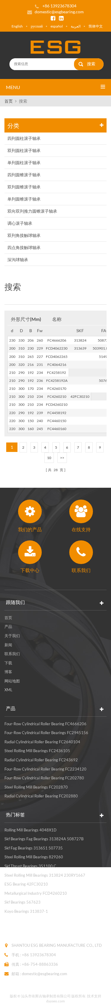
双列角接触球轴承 (24, 235)
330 (21, 340)
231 (40, 364)
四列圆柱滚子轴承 (24, 138)
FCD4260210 (56, 404)
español (57, 26)
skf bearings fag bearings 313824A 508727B (43, 838)
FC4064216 (56, 364)
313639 (80, 348)
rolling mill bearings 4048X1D (30, 830)
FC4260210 (56, 396)
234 (40, 372)
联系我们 (12, 653)
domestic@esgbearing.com (59, 11)
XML (8, 689)
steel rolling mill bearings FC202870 (36, 787)
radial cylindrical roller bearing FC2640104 (42, 741)
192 (31, 372)
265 (31, 356)
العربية (76, 26)
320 (21, 364)
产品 (8, 626)
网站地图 (12, 681)
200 (12, 348)
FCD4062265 (56, 356)
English (17, 26)
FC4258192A (56, 380)
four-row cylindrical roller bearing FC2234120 (45, 769)
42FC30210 (79, 396)
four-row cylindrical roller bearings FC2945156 (46, 732)
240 (40, 421)
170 (31, 388)
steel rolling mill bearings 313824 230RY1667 (44, 875)
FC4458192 (56, 413)
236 (40, 380)
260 (40, 340)
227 (40, 356)
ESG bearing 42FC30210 (26, 884)
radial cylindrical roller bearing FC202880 (41, 796)
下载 (8, 662)
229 (40, 348)
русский (37, 26)
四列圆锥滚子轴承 (24, 174)
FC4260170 (56, 388)
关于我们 (12, 635)
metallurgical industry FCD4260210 (35, 893)
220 (12, 413)
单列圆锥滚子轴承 (24, 198)
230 (12, 340)
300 (21, 388)
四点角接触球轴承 (24, 247)
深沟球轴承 (17, 259)
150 (31, 421)
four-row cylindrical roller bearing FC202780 (44, 778)
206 (31, 340)
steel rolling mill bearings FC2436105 (37, 750)
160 (31, 429)
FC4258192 (56, 372)
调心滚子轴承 (19, 223)
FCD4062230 (56, 348)
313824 (80, 340)
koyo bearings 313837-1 (26, 911)
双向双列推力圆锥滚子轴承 (32, 211)
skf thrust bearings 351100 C (30, 866)
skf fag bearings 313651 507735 (33, 848)
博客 (8, 671)
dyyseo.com (55, 1001)
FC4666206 (56, 340)
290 (21, 372)
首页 (8, 101)
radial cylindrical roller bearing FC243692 (41, 759)
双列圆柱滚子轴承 (24, 150)
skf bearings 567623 (22, 902)
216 (31, 364)
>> (62, 457)
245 (40, 429)
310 (21, 348)
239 (40, 413)
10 (49, 457)
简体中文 (96, 26)
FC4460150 (56, 421)
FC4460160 (56, 429)
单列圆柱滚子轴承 (24, 162)
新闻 (8, 644)
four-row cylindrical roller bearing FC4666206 (45, 723)
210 (12, 372)
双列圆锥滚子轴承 (24, 186)
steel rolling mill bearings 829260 (33, 856)
